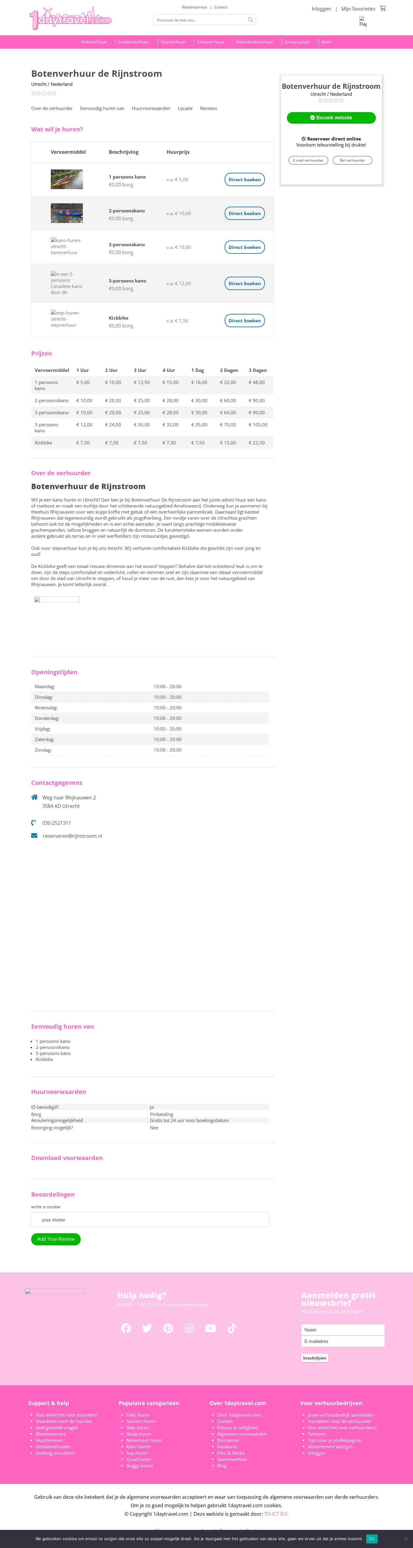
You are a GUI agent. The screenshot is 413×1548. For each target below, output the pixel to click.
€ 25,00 (142, 400)
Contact (220, 7)
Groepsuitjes (297, 42)
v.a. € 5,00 (177, 179)
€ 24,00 (113, 424)
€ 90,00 (257, 400)
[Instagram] (190, 1328)
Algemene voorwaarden (242, 1434)
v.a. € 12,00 (179, 283)
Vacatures (227, 1446)
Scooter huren (141, 1421)
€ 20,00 (113, 400)
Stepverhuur (173, 42)
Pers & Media (231, 1453)
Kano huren (138, 1446)
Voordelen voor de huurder (64, 1421)
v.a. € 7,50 (177, 321)
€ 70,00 (228, 424)
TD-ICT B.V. (276, 1514)
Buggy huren (139, 1466)
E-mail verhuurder (308, 160)
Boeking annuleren (55, 1453)
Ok (372, 1538)
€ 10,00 (113, 382)
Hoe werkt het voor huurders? (67, 1415)
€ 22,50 (257, 443)
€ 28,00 (171, 400)
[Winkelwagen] (382, 8)
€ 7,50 (83, 443)
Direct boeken (245, 179)
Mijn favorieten (358, 8)
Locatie (185, 108)
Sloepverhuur (211, 42)
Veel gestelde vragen (57, 1427)
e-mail (202, 1304)
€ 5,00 (83, 382)
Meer (326, 42)
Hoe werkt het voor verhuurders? (342, 1427)
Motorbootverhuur (254, 42)
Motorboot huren (144, 1440)
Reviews (208, 108)
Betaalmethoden (53, 1446)
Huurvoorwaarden (151, 108)
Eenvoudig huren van (102, 108)
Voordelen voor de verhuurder (339, 1421)
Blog (221, 1466)
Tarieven (317, 1434)
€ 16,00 (199, 382)
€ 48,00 (257, 382)
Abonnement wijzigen (330, 1446)
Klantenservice (195, 7)
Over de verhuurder (52, 108)
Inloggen (321, 8)
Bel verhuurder (352, 160)
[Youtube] (211, 1328)
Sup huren (137, 1453)
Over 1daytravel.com (239, 1415)
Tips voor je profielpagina (334, 1440)
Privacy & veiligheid (237, 1427)
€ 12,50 (142, 382)
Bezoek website (333, 117)
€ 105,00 (258, 424)
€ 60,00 (228, 400)
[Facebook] (126, 1328)
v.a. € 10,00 (179, 213)
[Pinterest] (168, 1328)
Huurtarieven (49, 1440)
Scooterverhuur (133, 42)
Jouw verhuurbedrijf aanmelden (341, 1415)
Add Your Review (56, 1239)
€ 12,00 (84, 424)
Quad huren (138, 1459)
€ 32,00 (228, 382)
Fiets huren (138, 1415)
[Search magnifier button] (251, 20)
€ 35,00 (199, 424)
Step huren (137, 1427)
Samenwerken (232, 1459)
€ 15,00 (171, 382)
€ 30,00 (199, 400)
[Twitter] (147, 1328)
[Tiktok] (232, 1328)
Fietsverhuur (94, 42)
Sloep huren (138, 1434)
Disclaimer (228, 1440)
